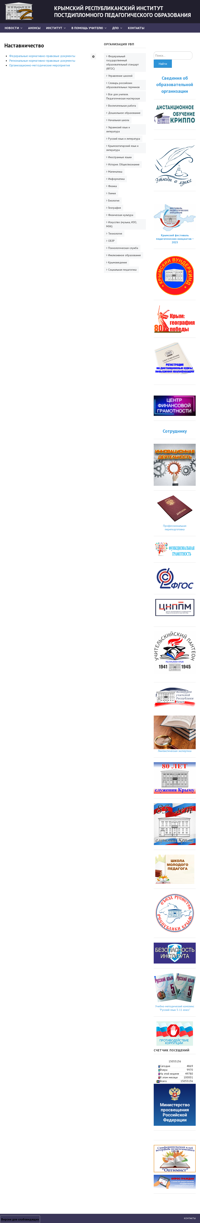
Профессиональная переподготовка (174, 527)
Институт (54, 28)
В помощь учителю (87, 28)
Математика (115, 171)
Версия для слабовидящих (20, 1219)
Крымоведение (117, 262)
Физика (112, 186)
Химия (112, 193)
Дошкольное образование (124, 113)
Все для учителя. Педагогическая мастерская (123, 96)
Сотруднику (175, 431)
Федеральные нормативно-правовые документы (42, 56)
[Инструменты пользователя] (93, 56)
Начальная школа (118, 120)
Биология (113, 200)
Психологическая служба (123, 248)
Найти (163, 64)
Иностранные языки (120, 157)
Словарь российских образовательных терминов (123, 85)
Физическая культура (120, 215)
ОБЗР (111, 240)
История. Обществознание (123, 164)
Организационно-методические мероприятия (39, 65)
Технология (115, 233)
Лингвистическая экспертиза (174, 751)
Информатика (116, 179)
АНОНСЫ (34, 28)
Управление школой (120, 76)
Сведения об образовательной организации (174, 84)
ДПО (115, 28)
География (114, 207)
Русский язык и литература (124, 138)
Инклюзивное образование (124, 255)
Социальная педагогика (122, 269)
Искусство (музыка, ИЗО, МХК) (121, 224)
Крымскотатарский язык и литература (122, 148)
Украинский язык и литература (118, 129)
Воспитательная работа (122, 105)
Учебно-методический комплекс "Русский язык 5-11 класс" (174, 1008)
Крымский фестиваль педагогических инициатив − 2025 (175, 239)
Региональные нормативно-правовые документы (42, 60)
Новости (12, 28)
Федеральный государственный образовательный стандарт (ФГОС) (122, 62)
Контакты (136, 28)
